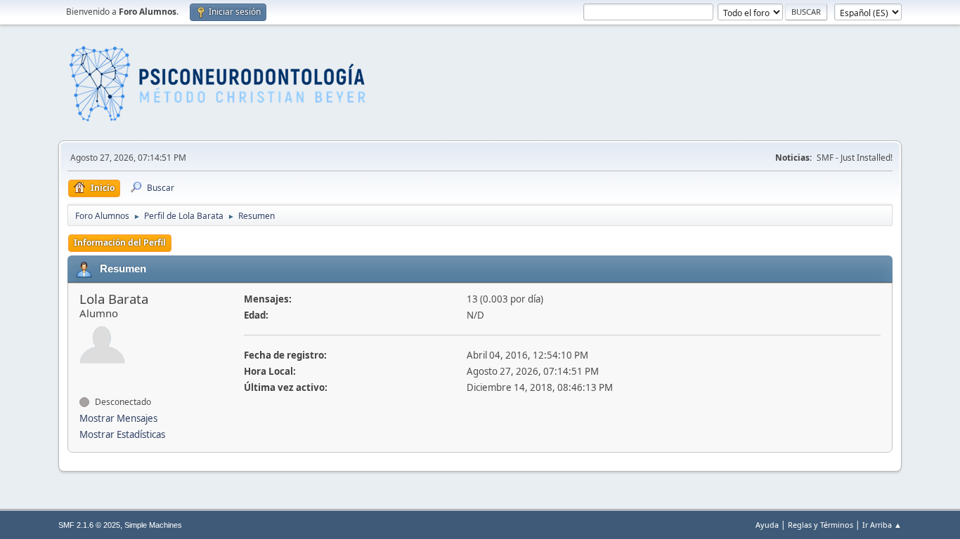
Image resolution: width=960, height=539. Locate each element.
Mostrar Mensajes (118, 418)
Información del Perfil (120, 242)
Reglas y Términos (820, 524)
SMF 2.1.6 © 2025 (89, 525)
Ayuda (767, 524)
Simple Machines (153, 525)
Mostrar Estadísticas (122, 434)
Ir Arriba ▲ (882, 524)
